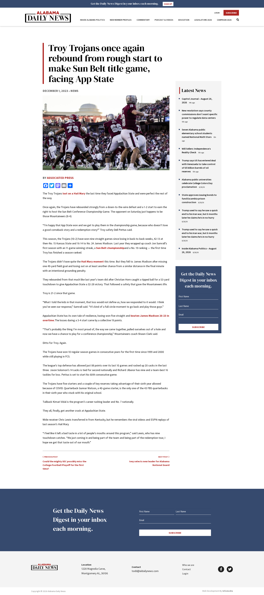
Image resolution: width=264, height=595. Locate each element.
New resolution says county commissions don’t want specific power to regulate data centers (199, 114)
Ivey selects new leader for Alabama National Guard (149, 461)
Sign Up (168, 4)
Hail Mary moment (92, 261)
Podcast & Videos (164, 19)
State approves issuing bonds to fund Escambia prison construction (199, 198)
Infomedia (227, 591)
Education (183, 19)
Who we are (188, 564)
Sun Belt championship (110, 248)
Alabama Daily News (48, 16)
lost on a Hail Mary (74, 193)
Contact (186, 569)
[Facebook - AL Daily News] (221, 569)
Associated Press (60, 178)
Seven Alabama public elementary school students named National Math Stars (197, 133)
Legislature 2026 (203, 19)
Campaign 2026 (224, 19)
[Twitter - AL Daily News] (230, 569)
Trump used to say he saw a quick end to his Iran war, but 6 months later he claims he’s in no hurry (200, 214)
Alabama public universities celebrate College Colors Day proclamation (197, 183)
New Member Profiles (121, 19)
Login (217, 13)
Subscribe (231, 12)
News (74, 91)
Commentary (143, 19)
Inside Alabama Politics (92, 19)
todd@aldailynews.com (145, 571)
